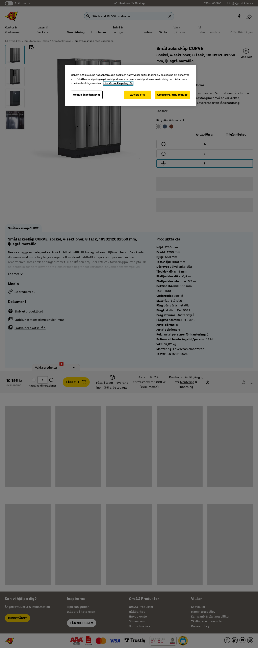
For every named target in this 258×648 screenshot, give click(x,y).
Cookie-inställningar (86, 94)
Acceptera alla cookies (172, 94)
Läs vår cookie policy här (118, 83)
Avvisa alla (137, 94)
